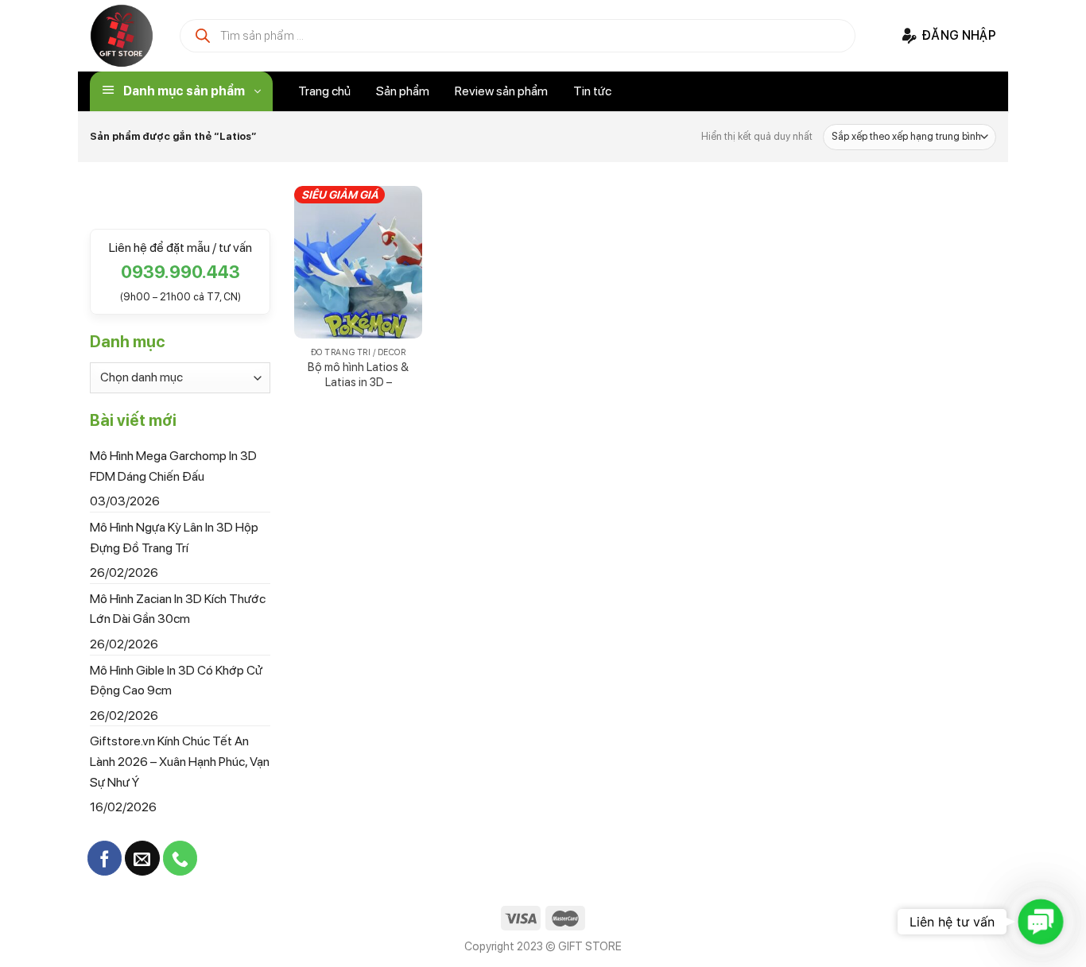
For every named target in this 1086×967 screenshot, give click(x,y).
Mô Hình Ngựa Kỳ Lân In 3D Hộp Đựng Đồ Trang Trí (174, 537)
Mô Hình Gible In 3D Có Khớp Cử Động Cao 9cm (176, 680)
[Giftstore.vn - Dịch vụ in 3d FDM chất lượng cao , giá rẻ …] (121, 36)
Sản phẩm (402, 91)
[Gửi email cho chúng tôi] (142, 858)
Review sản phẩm (501, 91)
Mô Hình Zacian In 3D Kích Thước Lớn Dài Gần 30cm (178, 608)
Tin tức (592, 91)
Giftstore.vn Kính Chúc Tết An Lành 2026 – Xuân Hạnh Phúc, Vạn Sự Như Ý (180, 761)
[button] (1041, 922)
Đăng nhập (958, 35)
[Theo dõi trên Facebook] (104, 858)
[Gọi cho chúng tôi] (180, 858)
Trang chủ (324, 91)
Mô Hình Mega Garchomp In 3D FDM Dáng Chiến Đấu (173, 466)
